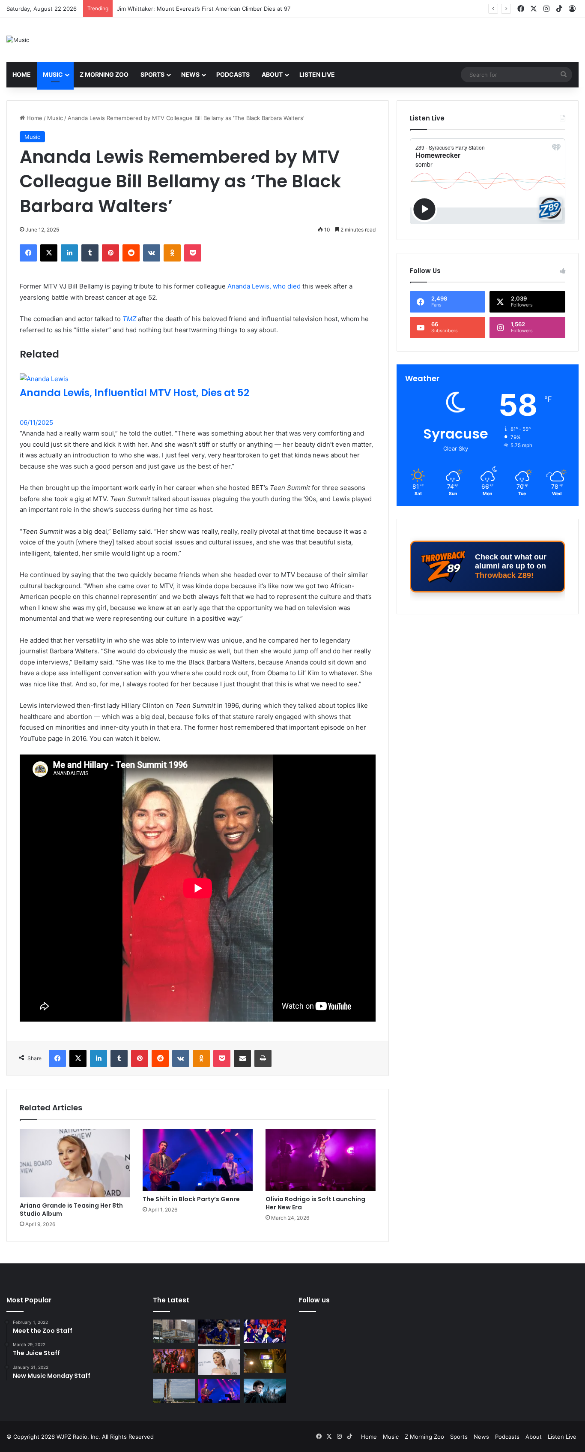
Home (21, 74)
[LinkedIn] (69, 253)
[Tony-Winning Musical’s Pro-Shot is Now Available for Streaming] (265, 1361)
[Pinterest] (110, 253)
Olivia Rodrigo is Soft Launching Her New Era (315, 1203)
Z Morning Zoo (104, 74)
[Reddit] (131, 253)
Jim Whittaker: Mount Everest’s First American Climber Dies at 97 (203, 8)
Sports (152, 74)
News (190, 74)
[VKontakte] (151, 253)
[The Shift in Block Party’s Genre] (198, 1160)
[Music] (17, 40)
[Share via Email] (242, 1058)
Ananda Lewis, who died (264, 286)
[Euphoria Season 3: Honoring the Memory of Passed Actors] (174, 1361)
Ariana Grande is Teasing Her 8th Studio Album (71, 1209)
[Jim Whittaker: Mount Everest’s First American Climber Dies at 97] (265, 1332)
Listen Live (317, 74)
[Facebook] (28, 253)
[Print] (263, 1058)
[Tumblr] (89, 253)
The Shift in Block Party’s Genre (191, 1199)
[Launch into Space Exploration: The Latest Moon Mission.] (174, 1391)
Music (53, 74)
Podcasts (233, 74)
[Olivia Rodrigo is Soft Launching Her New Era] (321, 1160)
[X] (48, 253)
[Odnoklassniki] (172, 253)
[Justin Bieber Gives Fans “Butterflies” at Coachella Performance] (219, 1333)
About (272, 74)
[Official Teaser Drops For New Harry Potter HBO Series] (265, 1391)
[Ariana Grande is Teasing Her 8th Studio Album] (75, 1163)
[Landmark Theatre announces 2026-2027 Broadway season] (174, 1332)
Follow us (314, 1300)
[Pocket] (192, 253)
